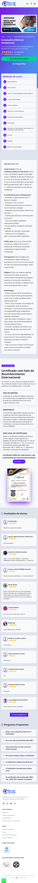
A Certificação (6, 818)
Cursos (9, 37)
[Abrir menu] (35, 4)
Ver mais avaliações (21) (19, 714)
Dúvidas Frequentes (8, 815)
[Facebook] (3, 803)
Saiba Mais (17, 461)
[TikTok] (14, 803)
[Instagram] (7, 803)
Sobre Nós (5, 812)
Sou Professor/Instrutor (9, 835)
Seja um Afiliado (7, 838)
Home (3, 37)
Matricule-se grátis (20, 58)
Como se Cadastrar (8, 829)
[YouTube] (11, 803)
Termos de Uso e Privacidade (11, 821)
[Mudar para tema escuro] (27, 4)
